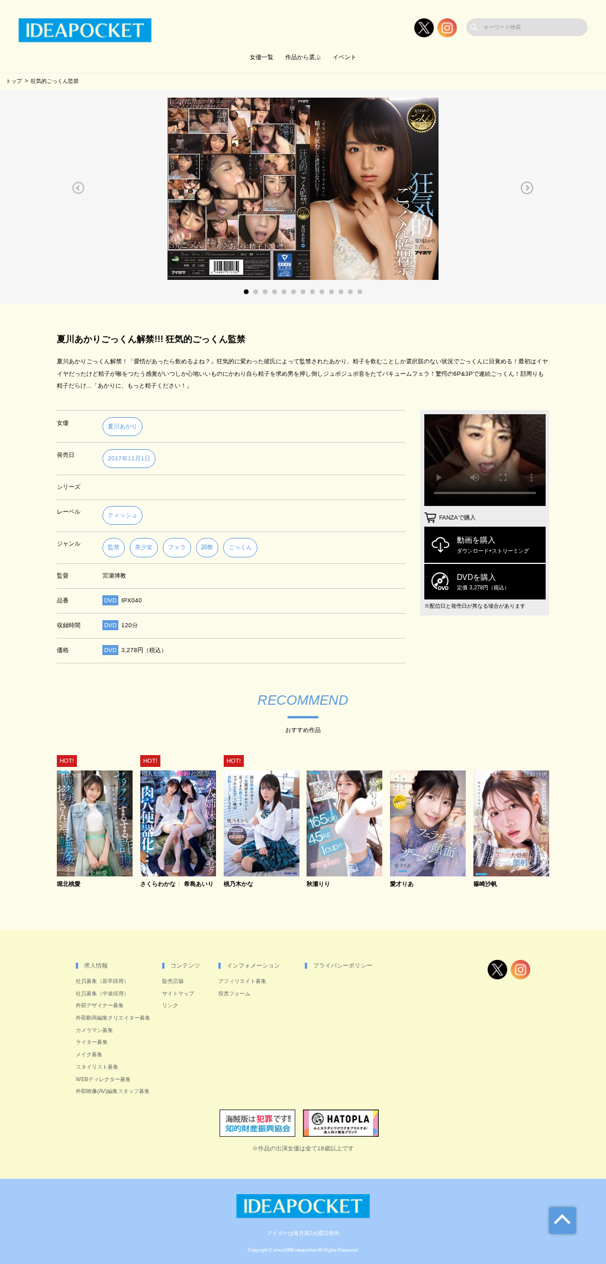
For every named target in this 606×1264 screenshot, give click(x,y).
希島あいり (199, 884)
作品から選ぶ (303, 57)
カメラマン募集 (94, 1030)
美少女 (144, 547)
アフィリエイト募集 (242, 981)
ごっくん (240, 547)
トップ (14, 81)
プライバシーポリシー (342, 965)
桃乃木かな (238, 884)
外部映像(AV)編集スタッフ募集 (113, 1091)
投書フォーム (234, 994)
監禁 (114, 547)
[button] (78, 188)
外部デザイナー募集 (100, 1005)
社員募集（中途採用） (102, 994)
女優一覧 (261, 57)
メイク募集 (89, 1054)
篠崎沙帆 (485, 884)
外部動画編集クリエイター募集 (113, 1018)
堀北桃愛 (68, 884)
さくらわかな (158, 884)
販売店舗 (172, 981)
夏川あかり (122, 426)
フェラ (177, 547)
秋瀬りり (318, 884)
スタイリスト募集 (97, 1067)
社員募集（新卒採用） (102, 981)
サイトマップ (178, 994)
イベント (344, 57)
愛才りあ (402, 884)
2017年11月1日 (129, 458)
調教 (207, 547)
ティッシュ (122, 515)
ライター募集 (92, 1042)
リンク (170, 1005)
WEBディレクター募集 (103, 1079)
